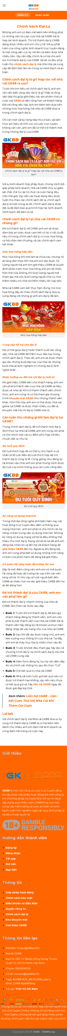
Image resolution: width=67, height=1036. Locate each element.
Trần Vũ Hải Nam (26, 988)
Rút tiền (11, 864)
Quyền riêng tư (16, 908)
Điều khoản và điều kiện (22, 903)
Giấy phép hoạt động (20, 892)
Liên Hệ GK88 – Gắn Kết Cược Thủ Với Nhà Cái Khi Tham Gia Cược (32, 700)
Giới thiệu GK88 (16, 925)
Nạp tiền (11, 869)
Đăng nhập (13, 853)
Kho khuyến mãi (16, 919)
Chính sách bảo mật (19, 897)
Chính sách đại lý (17, 914)
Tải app (11, 858)
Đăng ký (11, 847)
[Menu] (4, 5)
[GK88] (33, 5)
